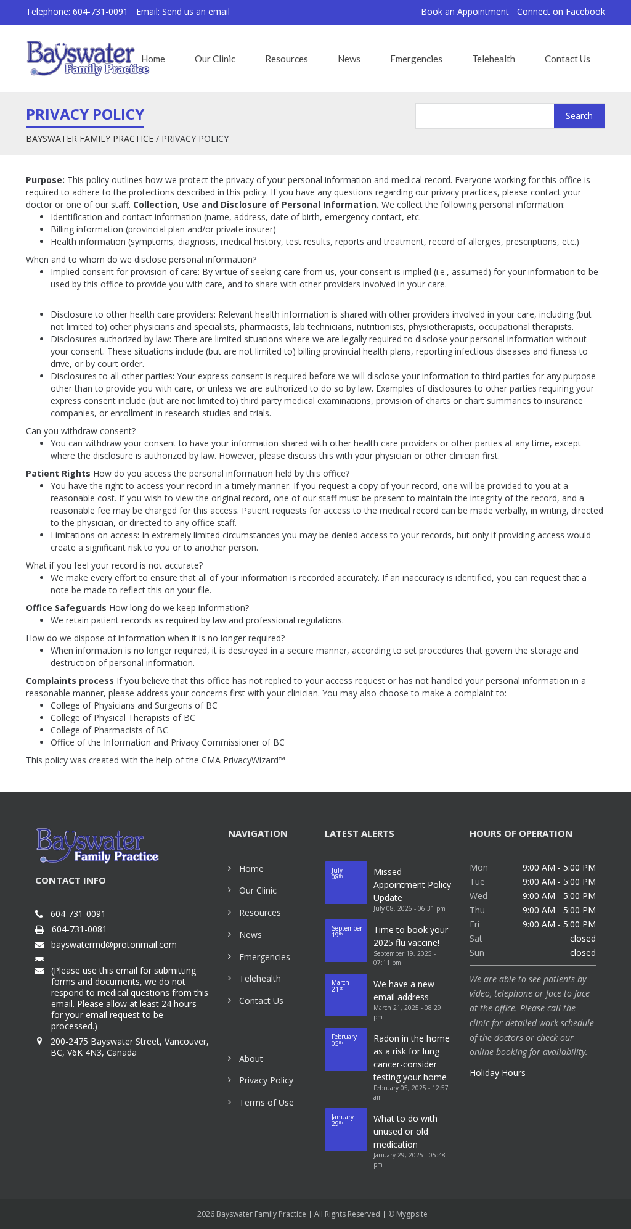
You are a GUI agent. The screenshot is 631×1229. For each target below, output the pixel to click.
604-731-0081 (79, 929)
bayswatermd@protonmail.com (114, 944)
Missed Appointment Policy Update (412, 884)
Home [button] (153, 58)
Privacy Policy (266, 1080)
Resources (260, 912)
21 (340, 985)
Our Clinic (258, 890)
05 (344, 1040)
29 (343, 1120)
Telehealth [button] (493, 58)
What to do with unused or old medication (405, 1131)
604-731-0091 (78, 913)
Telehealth (260, 978)
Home (251, 868)
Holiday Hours (498, 1073)
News (250, 934)
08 (337, 873)
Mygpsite (412, 1214)
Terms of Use (266, 1102)
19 (347, 931)
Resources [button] (286, 58)
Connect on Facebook (561, 11)
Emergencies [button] (416, 58)
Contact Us (261, 1000)
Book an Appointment (465, 11)
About (251, 1058)
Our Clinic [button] (215, 58)
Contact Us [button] (567, 58)
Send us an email (196, 11)
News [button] (349, 58)
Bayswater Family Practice (89, 138)
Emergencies (264, 957)
